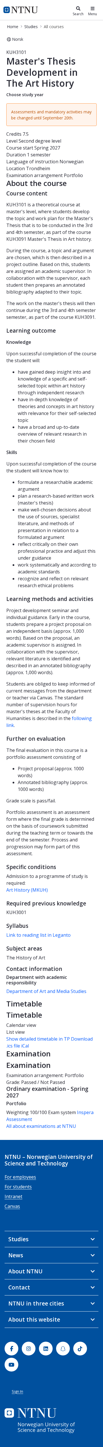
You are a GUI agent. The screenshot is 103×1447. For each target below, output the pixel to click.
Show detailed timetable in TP (38, 1039)
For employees (20, 1177)
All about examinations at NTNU (41, 1126)
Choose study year (24, 94)
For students (18, 1187)
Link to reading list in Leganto (38, 935)
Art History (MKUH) (27, 890)
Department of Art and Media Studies (46, 991)
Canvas (12, 1206)
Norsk (17, 39)
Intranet (13, 1196)
